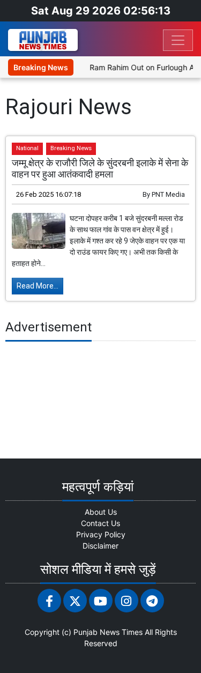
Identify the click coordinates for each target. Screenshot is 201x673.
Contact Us (100, 523)
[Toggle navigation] (178, 40)
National (27, 148)
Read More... (37, 286)
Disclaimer (100, 545)
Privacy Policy (100, 534)
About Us (101, 511)
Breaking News (71, 148)
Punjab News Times (108, 632)
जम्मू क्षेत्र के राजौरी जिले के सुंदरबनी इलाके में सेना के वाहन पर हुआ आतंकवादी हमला (100, 169)
